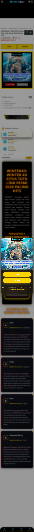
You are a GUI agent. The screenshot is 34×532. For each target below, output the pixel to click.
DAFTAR (17, 280)
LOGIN (17, 274)
